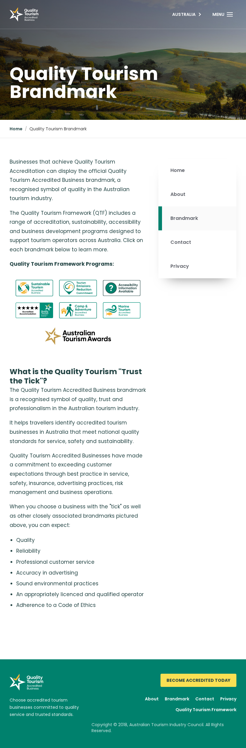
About (177, 194)
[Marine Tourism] (121, 310)
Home (16, 129)
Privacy (179, 266)
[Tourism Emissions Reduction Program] (78, 288)
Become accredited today (198, 680)
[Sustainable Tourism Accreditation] (34, 288)
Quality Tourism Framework (206, 710)
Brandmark (184, 218)
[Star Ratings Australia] (34, 310)
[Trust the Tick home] (24, 14)
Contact (180, 242)
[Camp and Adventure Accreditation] (78, 310)
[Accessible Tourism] (121, 288)
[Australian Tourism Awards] (78, 336)
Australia (184, 14)
